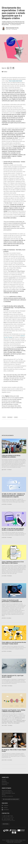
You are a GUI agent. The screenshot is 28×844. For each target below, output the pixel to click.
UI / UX (4, 417)
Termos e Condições (5, 840)
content (15, 417)
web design (10, 417)
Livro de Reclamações (18, 841)
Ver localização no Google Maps (11, 799)
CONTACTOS (4, 784)
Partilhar (5, 71)
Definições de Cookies (10, 841)
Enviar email (6, 823)
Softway (4, 779)
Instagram (6, 809)
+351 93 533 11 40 (8, 819)
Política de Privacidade (14, 840)
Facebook (6, 805)
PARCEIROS (4, 781)
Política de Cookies (22, 840)
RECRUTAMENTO (5, 783)
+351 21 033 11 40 (8, 816)
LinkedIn (6, 807)
